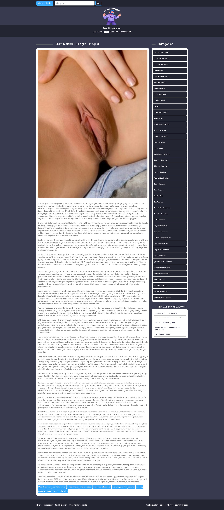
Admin (106, 32)
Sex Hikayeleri (159, 190)
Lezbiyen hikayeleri (161, 136)
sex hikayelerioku (119, 487)
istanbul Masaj (181, 505)
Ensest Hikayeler (160, 82)
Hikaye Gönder (45, 3)
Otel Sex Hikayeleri (161, 166)
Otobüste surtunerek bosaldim (166, 313)
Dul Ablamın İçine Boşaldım (165, 323)
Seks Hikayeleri (159, 184)
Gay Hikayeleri (159, 100)
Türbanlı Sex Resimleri (162, 274)
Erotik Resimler (159, 220)
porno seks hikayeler (102, 487)
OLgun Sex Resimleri (161, 250)
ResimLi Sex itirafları (161, 178)
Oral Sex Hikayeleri (161, 160)
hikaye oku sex (86, 487)
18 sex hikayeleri (44, 487)
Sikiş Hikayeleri (159, 280)
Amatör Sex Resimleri (162, 208)
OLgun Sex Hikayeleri (162, 154)
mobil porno (158, 148)
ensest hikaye (166, 505)
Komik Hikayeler (160, 130)
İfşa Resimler (159, 118)
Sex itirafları (158, 196)
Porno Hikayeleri (160, 172)
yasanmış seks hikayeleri (57, 491)
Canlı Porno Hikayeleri (162, 76)
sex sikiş (131, 487)
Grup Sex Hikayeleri (161, 112)
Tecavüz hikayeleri (161, 286)
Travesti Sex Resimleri (162, 268)
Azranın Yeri (158, 70)
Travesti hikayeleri (161, 291)
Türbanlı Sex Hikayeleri (162, 298)
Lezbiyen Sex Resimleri (162, 238)
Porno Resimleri (160, 256)
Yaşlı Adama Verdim (162, 334)
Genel (156, 106)
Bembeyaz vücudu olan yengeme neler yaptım (167, 328)
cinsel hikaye (73, 487)
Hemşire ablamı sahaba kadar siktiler (169, 318)
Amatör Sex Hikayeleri (162, 59)
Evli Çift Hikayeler (160, 94)
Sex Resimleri (159, 202)
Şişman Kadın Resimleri (163, 262)
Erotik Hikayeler (159, 88)
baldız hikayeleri (59, 487)
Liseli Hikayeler (159, 142)
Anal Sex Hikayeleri (161, 64)
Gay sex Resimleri (160, 226)
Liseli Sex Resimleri (161, 244)
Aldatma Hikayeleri (161, 53)
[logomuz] (112, 16)
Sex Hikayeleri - (153, 505)
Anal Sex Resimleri (161, 214)
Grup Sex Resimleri (161, 232)
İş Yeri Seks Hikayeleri (162, 124)
